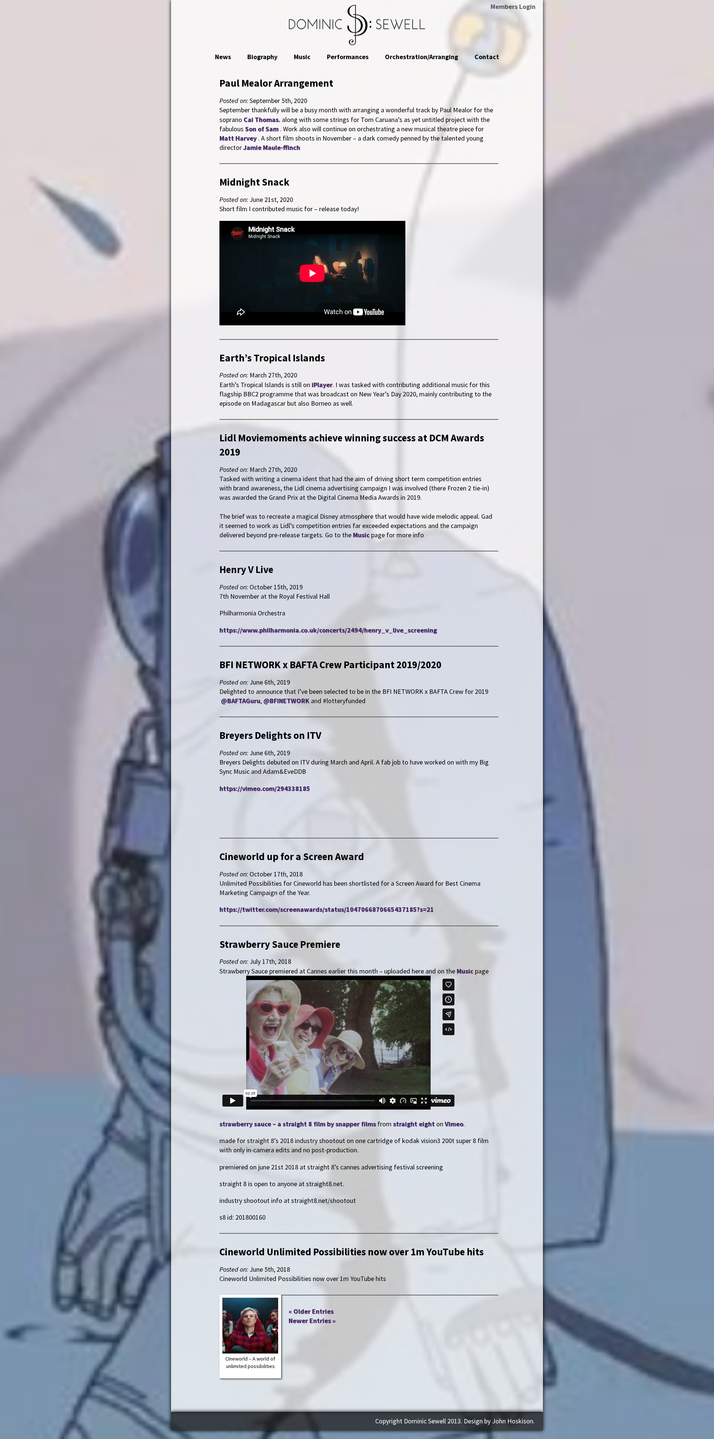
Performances (348, 56)
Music (302, 56)
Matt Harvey (238, 138)
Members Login (513, 6)
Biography (262, 56)
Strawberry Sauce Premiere (279, 944)
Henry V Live (246, 569)
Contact (487, 56)
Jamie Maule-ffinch (271, 147)
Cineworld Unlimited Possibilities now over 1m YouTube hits (351, 1251)
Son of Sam (262, 129)
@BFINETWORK (286, 700)
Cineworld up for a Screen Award (291, 856)
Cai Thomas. (263, 119)
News (223, 56)
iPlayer (322, 384)
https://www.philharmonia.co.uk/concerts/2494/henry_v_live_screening (328, 630)
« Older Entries (311, 1311)
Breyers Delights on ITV (270, 735)
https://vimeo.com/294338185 (264, 788)
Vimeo (454, 1124)
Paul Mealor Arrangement (276, 83)
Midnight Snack (254, 182)
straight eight (414, 1124)
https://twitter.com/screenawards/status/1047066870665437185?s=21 (326, 909)
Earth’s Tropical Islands (272, 357)
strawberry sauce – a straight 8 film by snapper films (297, 1124)
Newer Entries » (312, 1320)
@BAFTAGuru (240, 700)
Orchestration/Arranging (421, 56)
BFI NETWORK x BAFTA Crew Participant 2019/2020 (330, 664)
